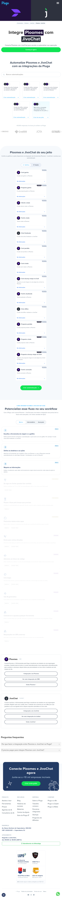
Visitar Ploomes (30, 684)
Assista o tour (6, 800)
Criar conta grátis (31, 783)
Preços (4, 807)
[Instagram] (31, 895)
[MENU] (59, 4)
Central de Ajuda (23, 812)
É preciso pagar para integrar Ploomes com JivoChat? (23, 750)
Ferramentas (20, 23)
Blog (19, 800)
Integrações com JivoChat (31, 711)
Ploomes (26, 23)
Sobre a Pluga (37, 800)
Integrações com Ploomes (31, 673)
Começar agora (31, 49)
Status (44, 891)
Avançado (41, 422)
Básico (21, 422)
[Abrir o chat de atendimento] (4, 895)
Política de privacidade (27, 891)
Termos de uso (38, 891)
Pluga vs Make (53, 807)
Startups (35, 815)
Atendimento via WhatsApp (32, 843)
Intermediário (31, 422)
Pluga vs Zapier (53, 804)
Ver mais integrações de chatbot (31, 716)
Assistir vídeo (8, 490)
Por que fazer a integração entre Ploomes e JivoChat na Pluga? (27, 744)
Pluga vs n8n (52, 800)
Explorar (7, 509)
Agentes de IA (7, 810)
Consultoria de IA (8, 813)
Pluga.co (5, 3)
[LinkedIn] (33, 895)
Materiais (20, 809)
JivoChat (32, 23)
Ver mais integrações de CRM (31, 679)
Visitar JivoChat (30, 722)
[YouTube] (28, 895)
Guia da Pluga (22, 815)
